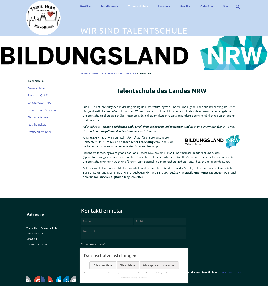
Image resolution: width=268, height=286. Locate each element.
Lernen (163, 6)
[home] (43, 17)
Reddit (58, 279)
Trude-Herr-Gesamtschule (93, 73)
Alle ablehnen (128, 265)
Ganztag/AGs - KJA (39, 102)
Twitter (37, 279)
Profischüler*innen (40, 132)
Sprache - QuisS (38, 95)
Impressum (227, 272)
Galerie (205, 6)
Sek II (184, 6)
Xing (51, 279)
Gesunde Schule (38, 117)
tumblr (66, 279)
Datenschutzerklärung (129, 278)
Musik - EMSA (36, 88)
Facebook (29, 279)
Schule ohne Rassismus (42, 110)
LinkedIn (44, 279)
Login (239, 272)
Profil (84, 6)
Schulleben (108, 6)
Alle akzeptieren (104, 265)
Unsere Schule (115, 73)
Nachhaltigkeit (37, 124)
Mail (73, 279)
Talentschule (137, 6)
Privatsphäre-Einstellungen (159, 265)
